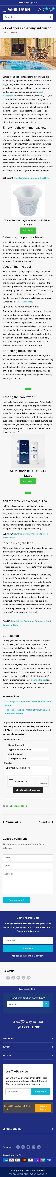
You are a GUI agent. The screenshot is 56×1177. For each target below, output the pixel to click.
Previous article (13, 822)
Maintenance (20, 806)
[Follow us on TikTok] (23, 978)
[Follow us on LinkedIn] (29, 978)
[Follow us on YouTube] (18, 978)
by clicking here (25, 301)
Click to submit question (28, 790)
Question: (8, 763)
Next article (45, 822)
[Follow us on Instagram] (13, 978)
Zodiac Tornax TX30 (19, 315)
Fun (4, 33)
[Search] (49, 17)
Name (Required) (16, 745)
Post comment (16, 900)
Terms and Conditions (36, 1170)
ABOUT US (7, 1055)
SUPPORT (6, 1047)
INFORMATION (8, 1038)
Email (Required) (15, 754)
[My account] (39, 9)
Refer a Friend (43, 1107)
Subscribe (28, 948)
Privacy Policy (17, 1170)
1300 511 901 (30, 1027)
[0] (44, 9)
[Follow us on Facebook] (8, 978)
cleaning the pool (39, 680)
